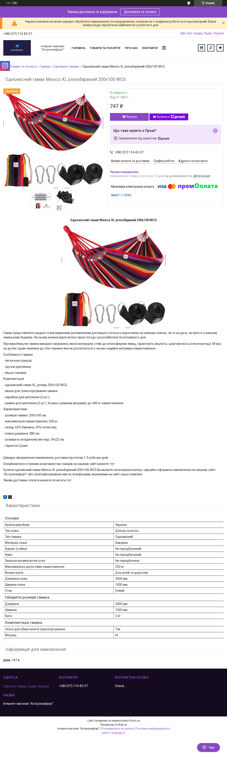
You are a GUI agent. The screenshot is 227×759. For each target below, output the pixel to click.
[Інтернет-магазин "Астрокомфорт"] (20, 48)
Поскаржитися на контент (118, 728)
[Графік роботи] (201, 47)
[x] (10, 497)
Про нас (131, 48)
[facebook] (5, 497)
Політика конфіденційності (153, 728)
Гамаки (45, 66)
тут (112, 464)
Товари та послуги (105, 48)
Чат (212, 747)
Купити (131, 117)
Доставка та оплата (140, 12)
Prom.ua (135, 720)
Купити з (163, 117)
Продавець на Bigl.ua (113, 724)
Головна (78, 48)
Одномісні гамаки (66, 66)
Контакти (150, 48)
